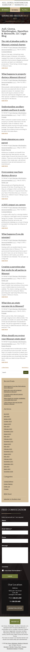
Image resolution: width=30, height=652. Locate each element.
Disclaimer (5, 566)
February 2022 (8, 459)
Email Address (7, 529)
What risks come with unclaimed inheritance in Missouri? (12, 391)
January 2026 (7, 419)
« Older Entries (5, 367)
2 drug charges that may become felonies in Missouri (13, 403)
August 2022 (7, 454)
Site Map (11, 647)
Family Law (5, 84)
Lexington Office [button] (15, 608)
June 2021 (6, 466)
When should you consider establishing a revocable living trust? (14, 399)
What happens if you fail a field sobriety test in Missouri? (15, 387)
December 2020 (8, 471)
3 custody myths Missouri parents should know (13, 395)
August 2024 (7, 434)
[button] (28, 642)
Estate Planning (6, 150)
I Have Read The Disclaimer (12, 570)
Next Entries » (25, 367)
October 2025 (8, 421)
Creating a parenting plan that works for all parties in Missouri (14, 270)
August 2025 (7, 424)
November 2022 (8, 451)
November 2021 (8, 461)
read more (5, 68)
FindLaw (21, 648)
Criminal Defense (7, 52)
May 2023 (6, 446)
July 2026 (6, 414)
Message (5, 546)
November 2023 (8, 441)
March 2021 (7, 469)
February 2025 (8, 429)
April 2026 (7, 416)
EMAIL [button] (16, 10)
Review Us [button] (15, 622)
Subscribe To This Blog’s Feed (12, 499)
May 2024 (6, 436)
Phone (4, 537)
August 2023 (7, 444)
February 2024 (8, 439)
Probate (4, 117)
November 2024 (8, 431)
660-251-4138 (17, 598)
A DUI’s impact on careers (14, 205)
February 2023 (8, 449)
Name (4, 520)
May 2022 (6, 456)
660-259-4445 (16, 601)
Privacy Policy (17, 647)
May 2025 (6, 426)
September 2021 (8, 464)
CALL (26, 10)
